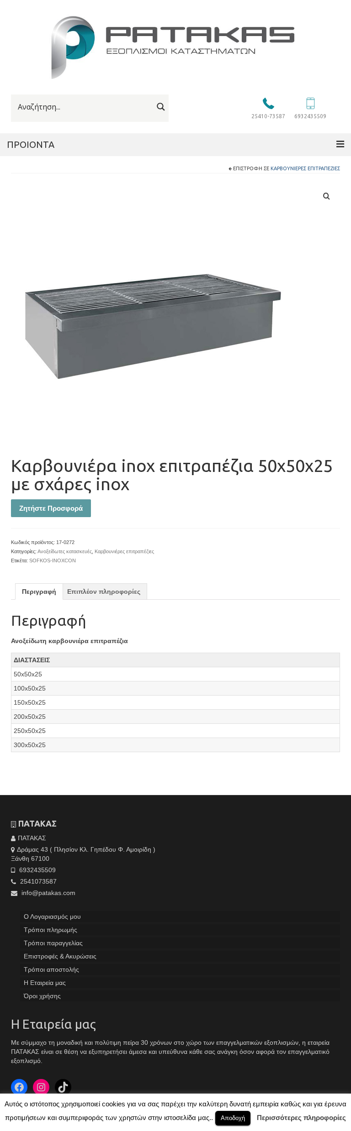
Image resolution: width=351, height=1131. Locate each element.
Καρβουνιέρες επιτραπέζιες (305, 168)
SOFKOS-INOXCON (52, 560)
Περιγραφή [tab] (39, 591)
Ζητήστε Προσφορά (51, 508)
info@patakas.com (47, 892)
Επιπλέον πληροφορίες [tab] (103, 591)
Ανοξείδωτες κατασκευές (64, 551)
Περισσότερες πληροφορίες (301, 1117)
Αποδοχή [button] (233, 1118)
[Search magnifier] (161, 107)
